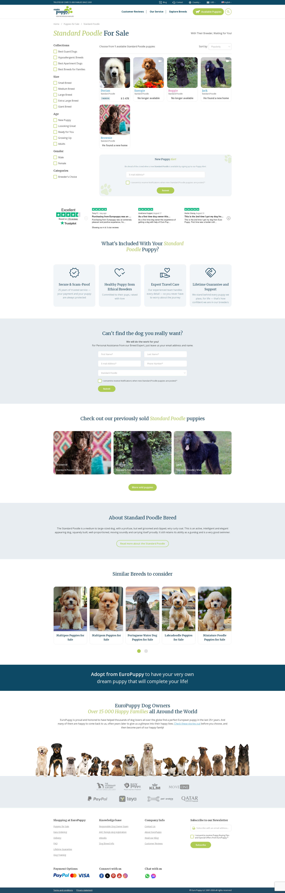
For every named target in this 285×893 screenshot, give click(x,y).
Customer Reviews (154, 843)
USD (212, 2)
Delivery (57, 837)
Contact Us (150, 826)
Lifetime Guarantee (62, 849)
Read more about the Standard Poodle (142, 543)
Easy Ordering (60, 832)
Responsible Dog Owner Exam (113, 826)
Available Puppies (211, 11)
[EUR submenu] (215, 2)
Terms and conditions (63, 890)
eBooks (103, 837)
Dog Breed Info (106, 843)
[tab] (139, 651)
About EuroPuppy (153, 832)
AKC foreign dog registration (112, 832)
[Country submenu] (200, 2)
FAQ (55, 843)
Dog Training (59, 855)
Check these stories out (187, 723)
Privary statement (84, 890)
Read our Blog (152, 837)
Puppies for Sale (61, 826)
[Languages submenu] (231, 2)
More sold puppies (142, 487)
